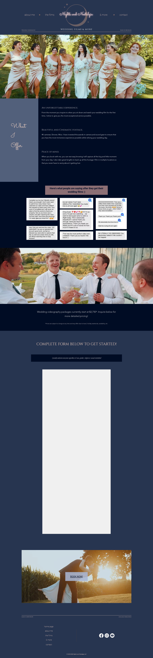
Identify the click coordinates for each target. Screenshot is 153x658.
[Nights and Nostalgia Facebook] (101, 635)
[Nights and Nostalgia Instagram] (107, 635)
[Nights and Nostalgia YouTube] (112, 635)
